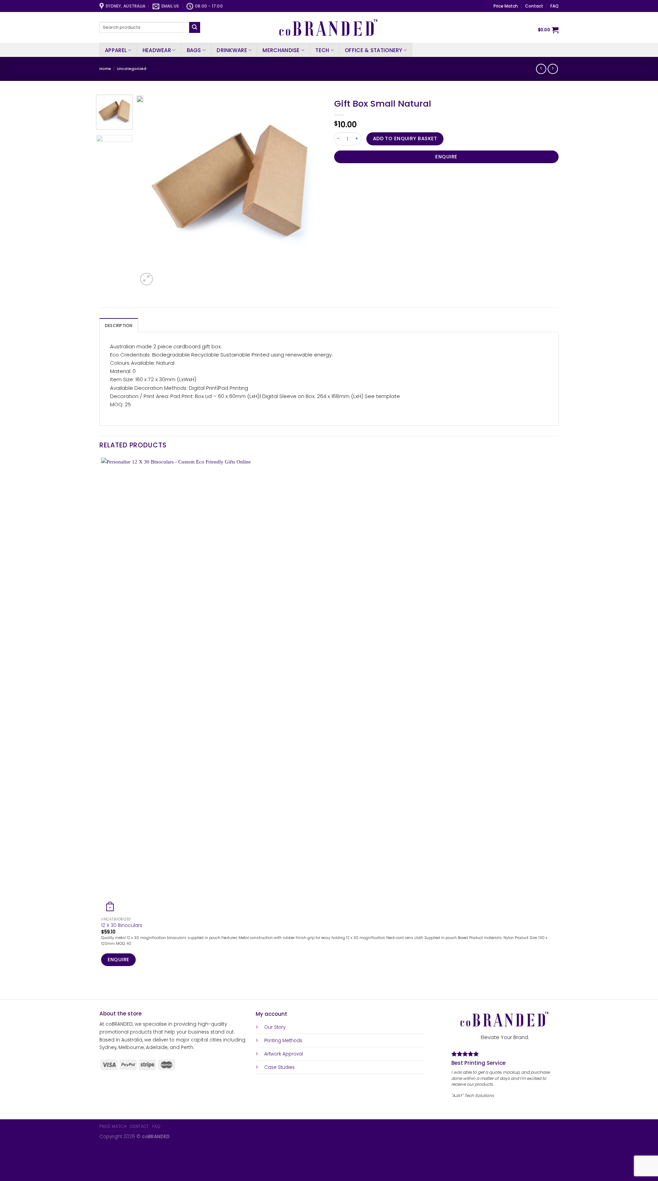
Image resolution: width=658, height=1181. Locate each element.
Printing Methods (283, 1040)
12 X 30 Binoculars (121, 926)
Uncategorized (131, 68)
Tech (322, 50)
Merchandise (281, 50)
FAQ (554, 6)
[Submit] (194, 27)
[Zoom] (146, 279)
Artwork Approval (283, 1054)
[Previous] (102, 987)
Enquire (446, 156)
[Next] (162, 275)
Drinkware (232, 50)
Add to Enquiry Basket (405, 138)
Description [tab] (119, 325)
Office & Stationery (373, 50)
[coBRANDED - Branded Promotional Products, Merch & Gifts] (329, 27)
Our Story (274, 1027)
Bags (194, 50)
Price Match (506, 6)
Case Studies (279, 1067)
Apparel (116, 50)
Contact (534, 6)
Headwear (157, 50)
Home (105, 68)
